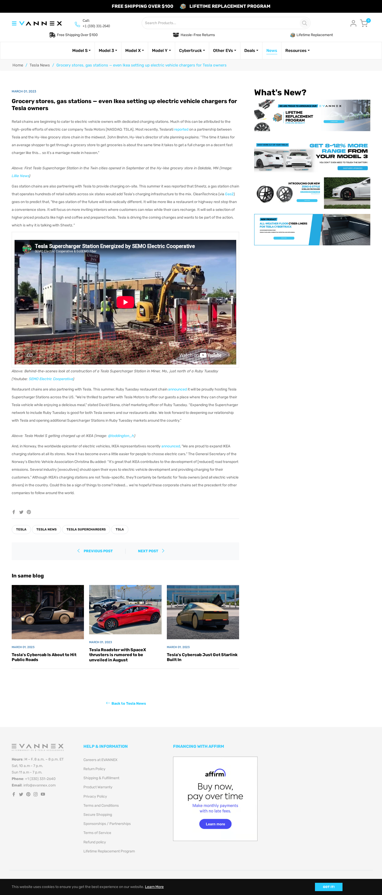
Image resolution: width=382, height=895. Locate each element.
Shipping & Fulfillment (101, 778)
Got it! (328, 887)
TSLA (120, 529)
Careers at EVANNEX (100, 760)
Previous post (98, 551)
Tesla (21, 529)
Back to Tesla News (128, 703)
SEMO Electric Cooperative (51, 379)
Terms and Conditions (101, 805)
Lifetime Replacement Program (109, 851)
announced (177, 389)
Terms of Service (97, 833)
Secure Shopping (97, 814)
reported (181, 129)
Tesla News (40, 65)
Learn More (154, 887)
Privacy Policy (95, 796)
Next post (148, 551)
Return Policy (94, 769)
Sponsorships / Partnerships (107, 824)
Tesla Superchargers (86, 529)
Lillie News (20, 176)
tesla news (46, 529)
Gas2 (229, 194)
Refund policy (94, 842)
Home (17, 65)
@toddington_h (121, 436)
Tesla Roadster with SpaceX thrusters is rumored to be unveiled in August (117, 654)
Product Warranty (98, 787)
